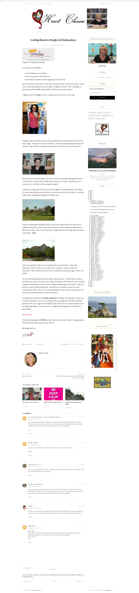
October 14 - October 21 (96, 228)
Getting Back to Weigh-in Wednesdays (99, 212)
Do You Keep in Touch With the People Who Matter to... (103, 206)
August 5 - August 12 (96, 241)
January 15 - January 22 (96, 277)
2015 (91, 195)
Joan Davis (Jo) (33, 464)
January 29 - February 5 (96, 274)
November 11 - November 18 (97, 223)
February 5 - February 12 (97, 273)
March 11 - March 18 (95, 267)
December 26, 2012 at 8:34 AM (34, 466)
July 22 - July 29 (95, 243)
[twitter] (103, 4)
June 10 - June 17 (95, 251)
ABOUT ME (30, 3)
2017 (91, 193)
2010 (91, 282)
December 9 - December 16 (97, 218)
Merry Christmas (94, 215)
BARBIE (30, 506)
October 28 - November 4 (97, 225)
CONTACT (42, 3)
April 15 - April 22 (95, 260)
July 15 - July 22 (94, 245)
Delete (79, 417)
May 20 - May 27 (95, 255)
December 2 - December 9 (97, 219)
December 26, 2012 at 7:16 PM (34, 486)
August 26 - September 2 (96, 237)
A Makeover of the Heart (94, 115)
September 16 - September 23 (97, 233)
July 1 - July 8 (94, 247)
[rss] (112, 4)
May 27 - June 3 (94, 254)
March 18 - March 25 (96, 265)
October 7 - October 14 (96, 229)
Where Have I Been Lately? (30, 402)
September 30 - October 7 (97, 230)
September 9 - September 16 (97, 234)
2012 (91, 199)
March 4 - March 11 (95, 268)
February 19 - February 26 (97, 270)
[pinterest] (109, 4)
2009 (91, 283)
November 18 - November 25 (97, 221)
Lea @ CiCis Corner (35, 484)
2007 (91, 286)
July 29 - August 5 (95, 242)
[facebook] (99, 4)
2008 (91, 285)
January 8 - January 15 (96, 278)
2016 (91, 194)
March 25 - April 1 (95, 264)
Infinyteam (108, 590)
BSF (112, 115)
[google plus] (106, 4)
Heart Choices (36, 590)
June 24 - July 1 (94, 249)
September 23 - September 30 (98, 232)
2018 (91, 191)
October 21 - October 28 (96, 227)
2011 (91, 281)
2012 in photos (92, 112)
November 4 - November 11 (97, 224)
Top (115, 590)
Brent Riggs (91, 118)
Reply (83, 417)
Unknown (31, 526)
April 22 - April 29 (95, 259)
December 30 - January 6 (97, 201)
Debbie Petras (28, 344)
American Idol (105, 115)
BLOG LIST (50, 3)
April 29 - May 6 (95, 258)
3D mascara (100, 112)
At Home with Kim (49, 298)
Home (54, 581)
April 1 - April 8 (94, 263)
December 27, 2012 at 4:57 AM (34, 528)
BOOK (36, 3)
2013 (91, 198)
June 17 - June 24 (95, 250)
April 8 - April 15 (95, 261)
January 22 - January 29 (96, 276)
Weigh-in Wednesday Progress (52, 402)
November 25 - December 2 (97, 220)
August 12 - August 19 (96, 240)
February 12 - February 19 (97, 272)
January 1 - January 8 (96, 280)
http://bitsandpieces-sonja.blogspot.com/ (43, 417)
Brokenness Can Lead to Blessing (102, 171)
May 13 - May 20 (95, 256)
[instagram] (101, 4)
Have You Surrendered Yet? (96, 203)
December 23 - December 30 (97, 202)
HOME (23, 3)
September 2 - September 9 (97, 236)
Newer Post (79, 581)
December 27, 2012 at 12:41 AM (34, 508)
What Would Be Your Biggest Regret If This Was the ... (102, 209)
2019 (91, 190)
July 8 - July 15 (94, 246)
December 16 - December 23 (97, 216)
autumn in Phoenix (100, 118)
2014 (91, 197)
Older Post (27, 581)
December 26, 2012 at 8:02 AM (34, 419)
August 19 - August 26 (96, 238)
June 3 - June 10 (94, 252)
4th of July (107, 112)
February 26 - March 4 (96, 269)
